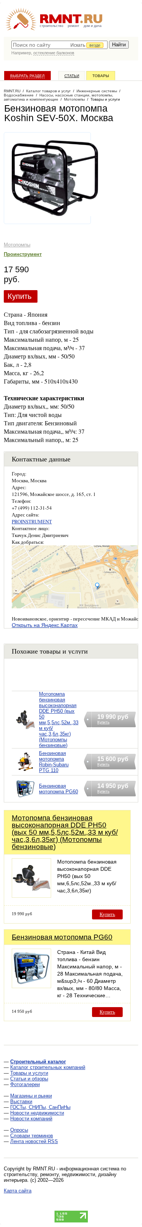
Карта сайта (17, 1191)
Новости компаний (31, 1118)
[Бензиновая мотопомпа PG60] (25, 798)
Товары (100, 76)
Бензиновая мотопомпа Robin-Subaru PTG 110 (54, 761)
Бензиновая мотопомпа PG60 (58, 788)
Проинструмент (23, 254)
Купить (19, 296)
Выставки (21, 1101)
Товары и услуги (29, 1073)
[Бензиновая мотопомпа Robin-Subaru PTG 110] (25, 771)
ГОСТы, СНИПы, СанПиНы (40, 1107)
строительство (51, 26)
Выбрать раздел (27, 76)
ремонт (73, 26)
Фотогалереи (25, 1084)
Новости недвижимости (37, 1113)
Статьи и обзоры (29, 1079)
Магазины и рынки (31, 1096)
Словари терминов (31, 1136)
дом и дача (92, 26)
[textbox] (59, 45)
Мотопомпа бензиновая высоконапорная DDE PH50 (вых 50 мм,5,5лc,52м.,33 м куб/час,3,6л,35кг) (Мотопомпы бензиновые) (58, 719)
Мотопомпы (17, 245)
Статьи (71, 76)
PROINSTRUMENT (32, 521)
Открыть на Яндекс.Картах (45, 625)
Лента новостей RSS (34, 1141)
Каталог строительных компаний (47, 1067)
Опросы (19, 1130)
